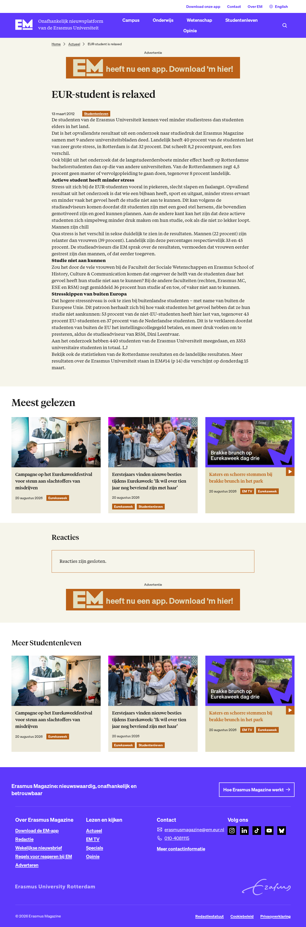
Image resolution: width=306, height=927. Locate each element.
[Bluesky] (281, 830)
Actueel (74, 44)
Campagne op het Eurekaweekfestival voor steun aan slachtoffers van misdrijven (53, 481)
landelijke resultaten (207, 354)
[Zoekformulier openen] (285, 25)
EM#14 (162, 361)
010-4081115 (176, 838)
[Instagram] (232, 830)
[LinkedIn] (244, 830)
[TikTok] (256, 830)
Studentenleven (96, 113)
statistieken (94, 354)
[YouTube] (269, 830)
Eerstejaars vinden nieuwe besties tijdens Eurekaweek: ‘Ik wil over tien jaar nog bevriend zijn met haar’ (149, 481)
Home (56, 44)
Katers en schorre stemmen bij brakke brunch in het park (240, 478)
